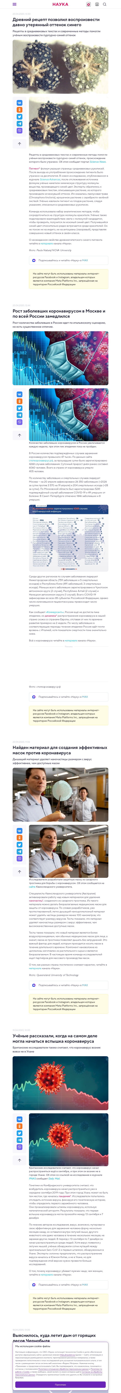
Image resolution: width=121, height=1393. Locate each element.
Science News (98, 162)
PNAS (32, 1178)
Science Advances (50, 179)
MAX (85, 260)
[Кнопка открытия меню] (14, 4)
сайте (32, 887)
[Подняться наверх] (19, 144)
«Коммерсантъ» (55, 612)
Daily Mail (54, 1178)
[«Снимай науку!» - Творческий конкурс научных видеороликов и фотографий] (88, 4)
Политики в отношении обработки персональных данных (63, 1369)
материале (46, 243)
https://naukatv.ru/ (67, 1354)
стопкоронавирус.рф (41, 460)
